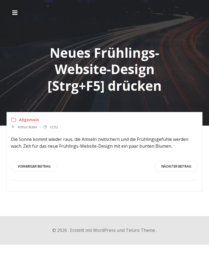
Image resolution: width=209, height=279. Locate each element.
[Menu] (15, 12)
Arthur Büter (27, 127)
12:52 (53, 127)
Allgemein (29, 119)
